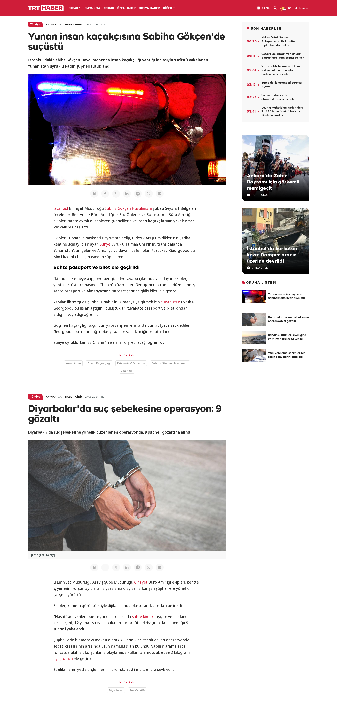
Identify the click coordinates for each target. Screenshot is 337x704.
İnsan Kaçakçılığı (99, 363)
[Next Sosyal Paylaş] (94, 194)
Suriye (105, 244)
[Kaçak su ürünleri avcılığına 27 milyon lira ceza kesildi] (254, 337)
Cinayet (140, 582)
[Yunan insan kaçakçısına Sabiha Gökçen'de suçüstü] (254, 296)
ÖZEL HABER (126, 8)
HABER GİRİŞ (74, 24)
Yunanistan (170, 301)
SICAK (73, 8)
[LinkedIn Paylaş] (127, 194)
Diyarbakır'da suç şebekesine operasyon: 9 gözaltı (288, 319)
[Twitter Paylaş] (116, 194)
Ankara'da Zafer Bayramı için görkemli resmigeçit (273, 182)
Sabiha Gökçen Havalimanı (128, 208)
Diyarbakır (116, 690)
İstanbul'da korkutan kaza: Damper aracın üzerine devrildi (272, 255)
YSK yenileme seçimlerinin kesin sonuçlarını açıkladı (286, 355)
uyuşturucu (63, 658)
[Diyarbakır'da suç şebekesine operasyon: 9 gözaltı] (254, 319)
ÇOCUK (109, 8)
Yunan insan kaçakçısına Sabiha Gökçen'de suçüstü (286, 296)
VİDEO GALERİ (261, 268)
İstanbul (60, 208)
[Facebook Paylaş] (105, 194)
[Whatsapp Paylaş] (149, 194)
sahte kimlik (142, 616)
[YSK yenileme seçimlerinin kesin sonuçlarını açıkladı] (254, 355)
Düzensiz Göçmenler (131, 363)
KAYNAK (51, 24)
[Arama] (276, 8)
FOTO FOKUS (260, 195)
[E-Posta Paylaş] (160, 194)
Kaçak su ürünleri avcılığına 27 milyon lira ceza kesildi (287, 337)
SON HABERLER (266, 28)
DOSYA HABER (149, 8)
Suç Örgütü (137, 690)
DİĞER (167, 8)
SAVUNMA (92, 8)
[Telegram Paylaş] (138, 194)
